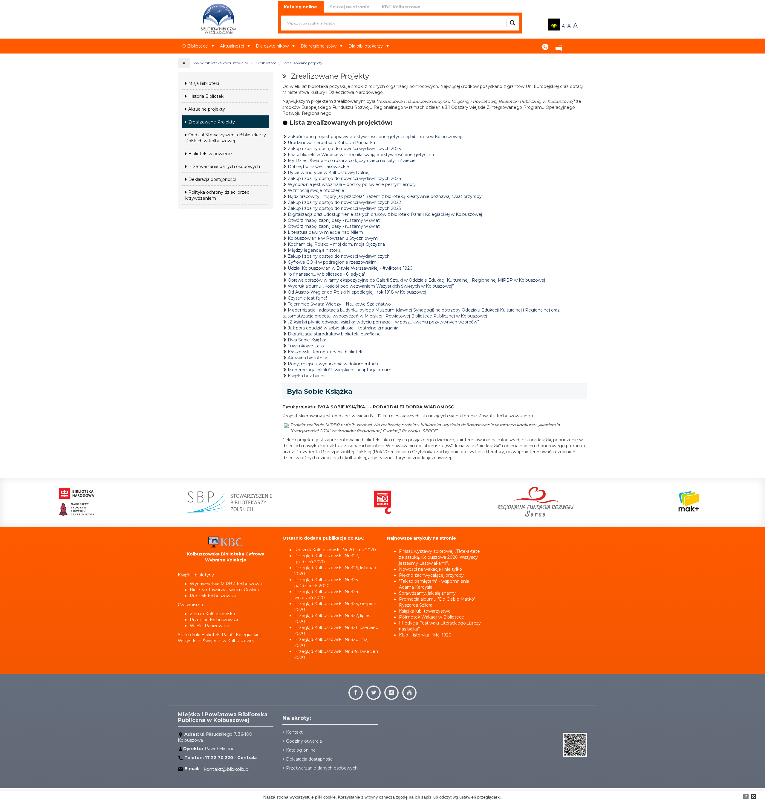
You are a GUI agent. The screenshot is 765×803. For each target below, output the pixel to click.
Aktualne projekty (206, 109)
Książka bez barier (306, 375)
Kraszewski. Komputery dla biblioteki (325, 352)
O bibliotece (265, 63)
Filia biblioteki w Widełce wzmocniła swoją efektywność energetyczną (361, 154)
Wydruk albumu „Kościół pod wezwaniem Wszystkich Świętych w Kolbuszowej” (371, 286)
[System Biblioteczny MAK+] (688, 502)
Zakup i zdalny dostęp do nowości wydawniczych (339, 256)
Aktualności (232, 46)
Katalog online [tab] (300, 7)
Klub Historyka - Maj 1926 (425, 635)
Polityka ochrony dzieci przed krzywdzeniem (217, 195)
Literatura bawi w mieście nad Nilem (325, 232)
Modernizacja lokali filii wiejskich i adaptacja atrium (339, 370)
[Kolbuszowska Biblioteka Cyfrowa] (226, 541)
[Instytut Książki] (382, 502)
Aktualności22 (572, 42)
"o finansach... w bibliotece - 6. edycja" (326, 274)
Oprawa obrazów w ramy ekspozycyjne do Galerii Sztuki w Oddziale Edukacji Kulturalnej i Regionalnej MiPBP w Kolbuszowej (416, 280)
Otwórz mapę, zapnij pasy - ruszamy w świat (334, 220)
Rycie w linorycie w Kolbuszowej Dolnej (328, 172)
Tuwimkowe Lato (306, 346)
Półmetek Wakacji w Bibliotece (431, 617)
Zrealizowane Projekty (211, 122)
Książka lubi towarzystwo (425, 611)
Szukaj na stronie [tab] (349, 7)
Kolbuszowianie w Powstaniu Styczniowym (333, 238)
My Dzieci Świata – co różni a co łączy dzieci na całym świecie (352, 160)
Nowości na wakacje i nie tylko (430, 569)
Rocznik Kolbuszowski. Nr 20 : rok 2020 (335, 549)
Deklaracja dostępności (212, 179)
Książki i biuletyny (196, 575)
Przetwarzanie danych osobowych (224, 166)
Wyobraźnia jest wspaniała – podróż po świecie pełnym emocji (352, 184)
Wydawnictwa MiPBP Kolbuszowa (226, 584)
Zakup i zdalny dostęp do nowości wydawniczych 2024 (344, 178)
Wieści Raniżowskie (210, 625)
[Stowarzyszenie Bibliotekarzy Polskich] (229, 502)
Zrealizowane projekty (303, 63)
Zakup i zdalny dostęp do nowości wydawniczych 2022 (344, 202)
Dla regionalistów (318, 46)
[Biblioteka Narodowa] (76, 502)
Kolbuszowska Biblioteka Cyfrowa (225, 554)
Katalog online (301, 750)
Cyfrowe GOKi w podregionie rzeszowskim (332, 262)
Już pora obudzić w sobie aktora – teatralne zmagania (343, 328)
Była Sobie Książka (307, 340)
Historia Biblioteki (206, 96)
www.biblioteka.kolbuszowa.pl (221, 63)
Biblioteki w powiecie (210, 153)
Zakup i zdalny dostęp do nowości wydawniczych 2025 (344, 148)
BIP (559, 45)
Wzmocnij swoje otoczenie (316, 190)
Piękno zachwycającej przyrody (431, 575)
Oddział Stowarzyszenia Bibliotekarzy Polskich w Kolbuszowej (225, 137)
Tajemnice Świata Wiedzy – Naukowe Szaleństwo (339, 304)
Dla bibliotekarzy (365, 46)
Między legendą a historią (314, 250)
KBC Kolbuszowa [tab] (401, 7)
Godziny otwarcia (304, 741)
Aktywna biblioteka (307, 358)
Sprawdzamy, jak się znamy (427, 593)
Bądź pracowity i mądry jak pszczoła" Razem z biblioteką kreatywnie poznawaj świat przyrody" (385, 196)
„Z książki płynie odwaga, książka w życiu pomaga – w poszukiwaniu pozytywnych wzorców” (383, 322)
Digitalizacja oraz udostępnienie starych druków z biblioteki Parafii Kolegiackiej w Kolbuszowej (385, 214)
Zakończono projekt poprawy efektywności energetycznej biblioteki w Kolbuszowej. (375, 136)
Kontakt (545, 45)
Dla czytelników (272, 46)
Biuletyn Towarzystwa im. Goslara (224, 590)
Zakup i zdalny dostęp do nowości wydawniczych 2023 (344, 208)
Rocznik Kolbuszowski (213, 596)
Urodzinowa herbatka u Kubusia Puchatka (331, 142)
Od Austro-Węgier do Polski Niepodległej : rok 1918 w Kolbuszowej (357, 292)
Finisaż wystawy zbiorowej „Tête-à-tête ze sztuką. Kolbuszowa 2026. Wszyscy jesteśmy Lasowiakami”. (439, 557)
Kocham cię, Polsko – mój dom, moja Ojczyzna (336, 244)
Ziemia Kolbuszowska (212, 613)
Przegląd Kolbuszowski (214, 619)
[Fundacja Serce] (535, 502)
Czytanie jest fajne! (307, 298)
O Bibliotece (195, 46)
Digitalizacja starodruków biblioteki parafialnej (335, 334)
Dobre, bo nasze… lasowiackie (318, 166)
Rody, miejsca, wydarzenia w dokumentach (333, 364)
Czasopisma (190, 604)
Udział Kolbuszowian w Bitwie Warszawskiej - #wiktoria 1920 (350, 268)
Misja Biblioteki (203, 83)
